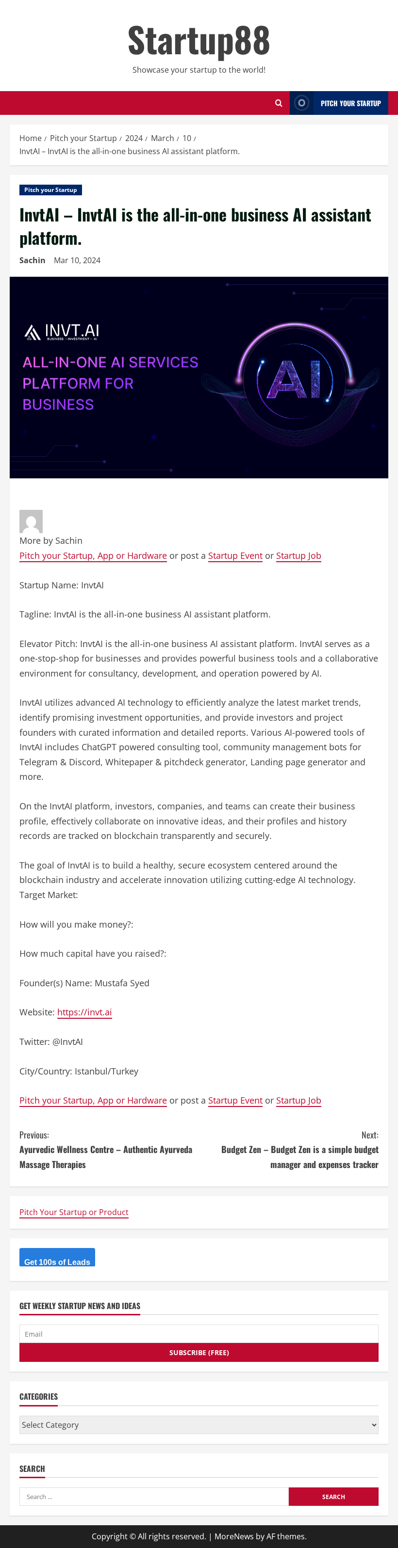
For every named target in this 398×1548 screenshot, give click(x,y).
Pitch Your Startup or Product (74, 1212)
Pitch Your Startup (351, 103)
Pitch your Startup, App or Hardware (93, 555)
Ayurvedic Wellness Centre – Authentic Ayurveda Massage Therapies (105, 1149)
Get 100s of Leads (57, 1262)
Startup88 (199, 38)
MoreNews (234, 1536)
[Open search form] (278, 103)
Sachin (32, 260)
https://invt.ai (84, 1012)
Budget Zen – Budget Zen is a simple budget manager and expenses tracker (300, 1149)
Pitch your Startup (50, 190)
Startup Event (235, 555)
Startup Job (298, 555)
